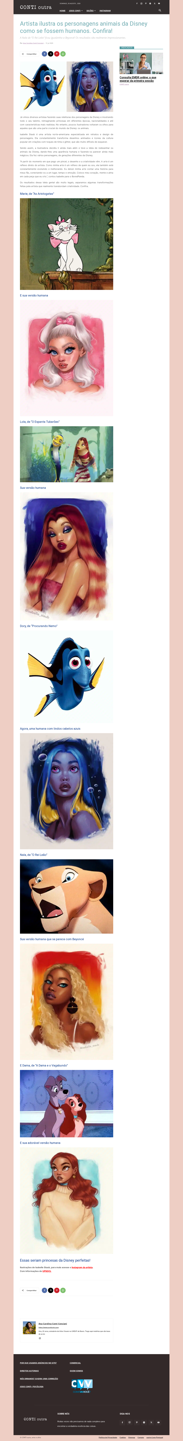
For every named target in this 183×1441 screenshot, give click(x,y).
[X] (155, 3)
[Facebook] (137, 3)
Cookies (123, 1437)
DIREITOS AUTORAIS (29, 1370)
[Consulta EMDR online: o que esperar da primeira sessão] (141, 54)
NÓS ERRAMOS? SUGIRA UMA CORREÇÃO (39, 1378)
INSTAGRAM (105, 10)
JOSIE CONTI (75, 10)
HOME (62, 10)
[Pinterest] (146, 3)
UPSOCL (46, 1271)
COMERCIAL (75, 1363)
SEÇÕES (90, 10)
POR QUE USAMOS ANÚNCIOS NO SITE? (38, 1363)
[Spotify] (150, 3)
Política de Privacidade (108, 1437)
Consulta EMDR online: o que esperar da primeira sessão (138, 79)
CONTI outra (124, 84)
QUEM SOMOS (76, 1370)
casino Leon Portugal (154, 1437)
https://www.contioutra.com (49, 1327)
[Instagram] (141, 3)
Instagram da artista (82, 1267)
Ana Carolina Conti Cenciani (33, 43)
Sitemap (131, 1437)
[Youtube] (159, 3)
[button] (160, 10)
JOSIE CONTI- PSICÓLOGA (31, 1386)
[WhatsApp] (63, 54)
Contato (141, 1437)
